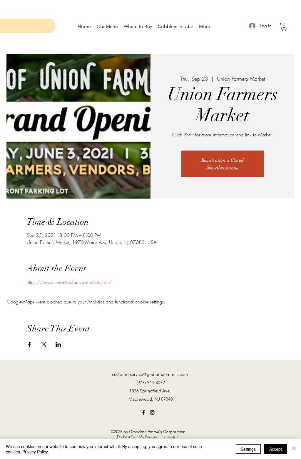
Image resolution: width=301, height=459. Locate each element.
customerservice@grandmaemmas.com (150, 374)
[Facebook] (143, 412)
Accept (275, 449)
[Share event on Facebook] (29, 344)
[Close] (293, 449)
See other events (222, 167)
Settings (248, 449)
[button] (284, 27)
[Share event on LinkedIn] (58, 344)
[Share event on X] (44, 344)
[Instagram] (152, 412)
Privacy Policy (35, 452)
